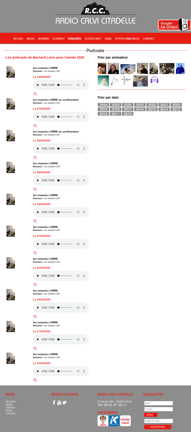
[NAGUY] (113, 73)
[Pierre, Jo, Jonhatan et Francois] (128, 73)
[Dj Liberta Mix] (140, 86)
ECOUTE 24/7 (93, 38)
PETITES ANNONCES (127, 38)
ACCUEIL (18, 38)
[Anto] (180, 73)
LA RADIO (58, 38)
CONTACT (148, 38)
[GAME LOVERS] (154, 86)
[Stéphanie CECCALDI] (114, 86)
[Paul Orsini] (142, 73)
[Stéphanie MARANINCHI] (126, 86)
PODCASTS (74, 38)
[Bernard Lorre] (153, 73)
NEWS (30, 38)
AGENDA (43, 38)
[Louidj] (103, 86)
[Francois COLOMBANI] (102, 73)
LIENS (108, 38)
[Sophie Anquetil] (167, 73)
